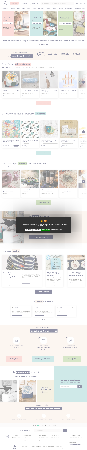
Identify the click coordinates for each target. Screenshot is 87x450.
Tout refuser (28, 229)
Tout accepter (46, 229)
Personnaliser (36, 229)
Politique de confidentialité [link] (56, 229)
